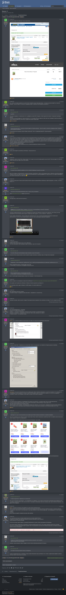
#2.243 (62, 390)
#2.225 (62, 136)
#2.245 (62, 410)
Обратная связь (32, 589)
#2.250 (62, 546)
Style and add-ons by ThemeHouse (8, 591)
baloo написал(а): (14, 112)
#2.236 (62, 268)
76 (15, 16)
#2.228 (62, 166)
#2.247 (62, 506)
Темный (6, 589)
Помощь (55, 589)
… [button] (8, 16)
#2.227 (62, 157)
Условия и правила (38, 589)
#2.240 (62, 308)
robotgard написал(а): (14, 260)
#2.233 (62, 240)
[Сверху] (61, 589)
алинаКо (20, 582)
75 (13, 16)
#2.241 (62, 319)
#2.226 (62, 149)
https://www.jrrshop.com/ (17, 193)
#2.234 (62, 248)
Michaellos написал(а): (14, 126)
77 (16, 16)
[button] (22, 6)
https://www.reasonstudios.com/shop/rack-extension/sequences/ (22, 210)
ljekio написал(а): (14, 250)
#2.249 (62, 536)
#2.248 (62, 516)
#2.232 (62, 205)
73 (9, 16)
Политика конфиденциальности (48, 589)
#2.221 (62, 19)
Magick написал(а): (14, 207)
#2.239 (62, 298)
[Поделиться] (60, 19)
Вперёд (21, 16)
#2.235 (62, 258)
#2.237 (62, 279)
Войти (31, 529)
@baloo (11, 320)
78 (18, 16)
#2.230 (62, 187)
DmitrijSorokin (5, 12)
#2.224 (62, 124)
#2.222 (62, 101)
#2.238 (62, 290)
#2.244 (62, 400)
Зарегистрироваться (38, 529)
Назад (4, 16)
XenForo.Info (10, 592)
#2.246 (62, 494)
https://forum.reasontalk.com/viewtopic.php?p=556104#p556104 (45, 280)
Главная (59, 589)
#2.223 (62, 110)
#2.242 (62, 343)
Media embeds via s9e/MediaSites (8, 593)
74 (11, 16)
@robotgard (12, 392)
